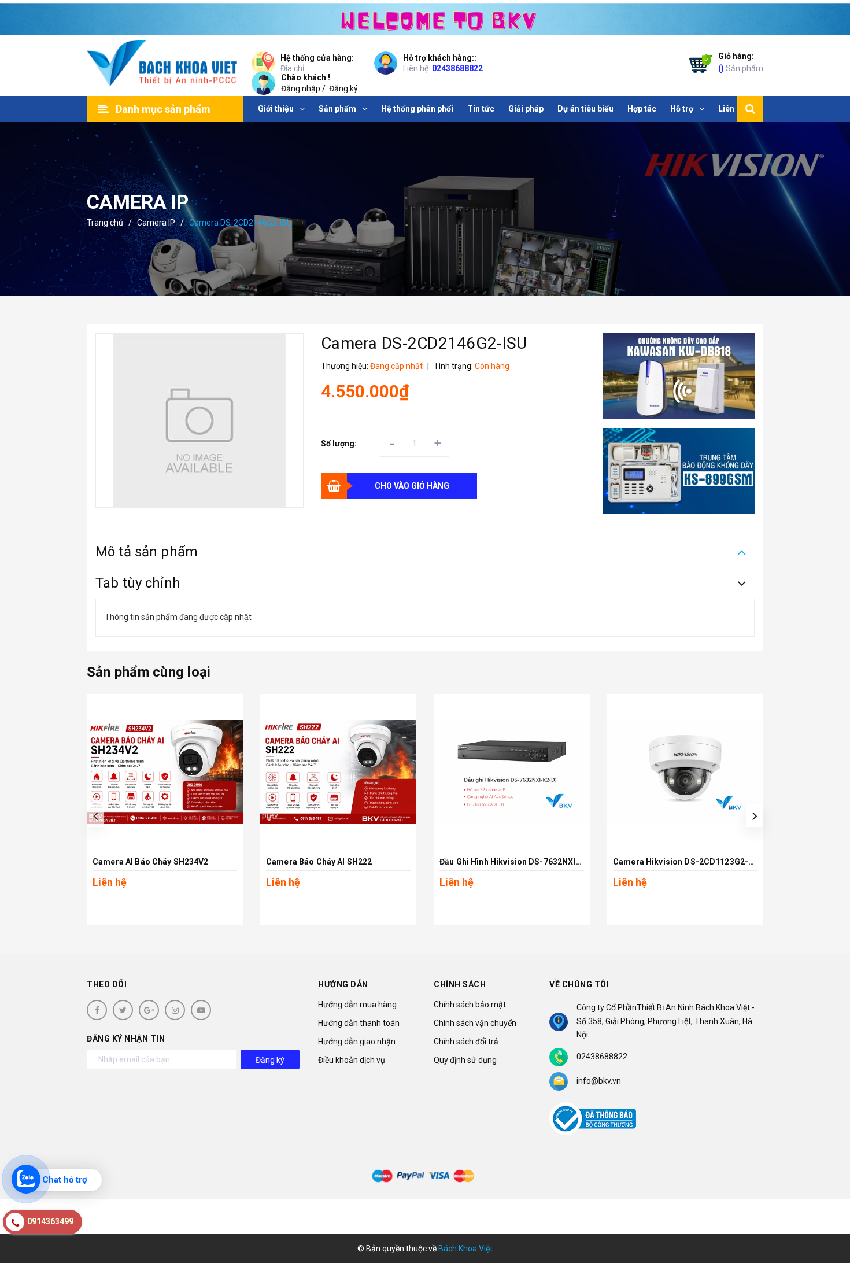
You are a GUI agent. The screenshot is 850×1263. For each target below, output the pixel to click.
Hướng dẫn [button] (343, 984)
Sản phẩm (740, 62)
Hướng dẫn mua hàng (357, 1004)
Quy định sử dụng (465, 1060)
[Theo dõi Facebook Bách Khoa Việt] (97, 1010)
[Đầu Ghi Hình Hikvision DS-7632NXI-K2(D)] (512, 772)
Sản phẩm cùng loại (148, 672)
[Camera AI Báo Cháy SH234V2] (165, 772)
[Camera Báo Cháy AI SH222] (338, 772)
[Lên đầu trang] (826, 1202)
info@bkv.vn (598, 1080)
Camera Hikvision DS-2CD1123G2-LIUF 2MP (699, 861)
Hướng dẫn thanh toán (359, 1023)
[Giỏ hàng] (698, 66)
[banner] (425, 17)
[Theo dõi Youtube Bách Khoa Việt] (201, 1010)
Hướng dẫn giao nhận (357, 1041)
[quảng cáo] (679, 376)
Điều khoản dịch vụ (351, 1060)
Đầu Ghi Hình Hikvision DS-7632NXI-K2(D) (520, 861)
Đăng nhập (300, 88)
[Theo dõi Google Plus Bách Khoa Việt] (149, 1010)
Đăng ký (343, 88)
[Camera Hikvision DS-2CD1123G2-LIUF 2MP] (685, 772)
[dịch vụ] (679, 471)
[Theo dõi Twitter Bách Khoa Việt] (123, 1010)
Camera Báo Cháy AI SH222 (319, 861)
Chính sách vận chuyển (475, 1023)
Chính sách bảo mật (470, 1004)
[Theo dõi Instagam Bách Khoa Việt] (175, 1010)
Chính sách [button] (460, 984)
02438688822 (457, 68)
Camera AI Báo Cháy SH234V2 (151, 861)
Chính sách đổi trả (466, 1041)
